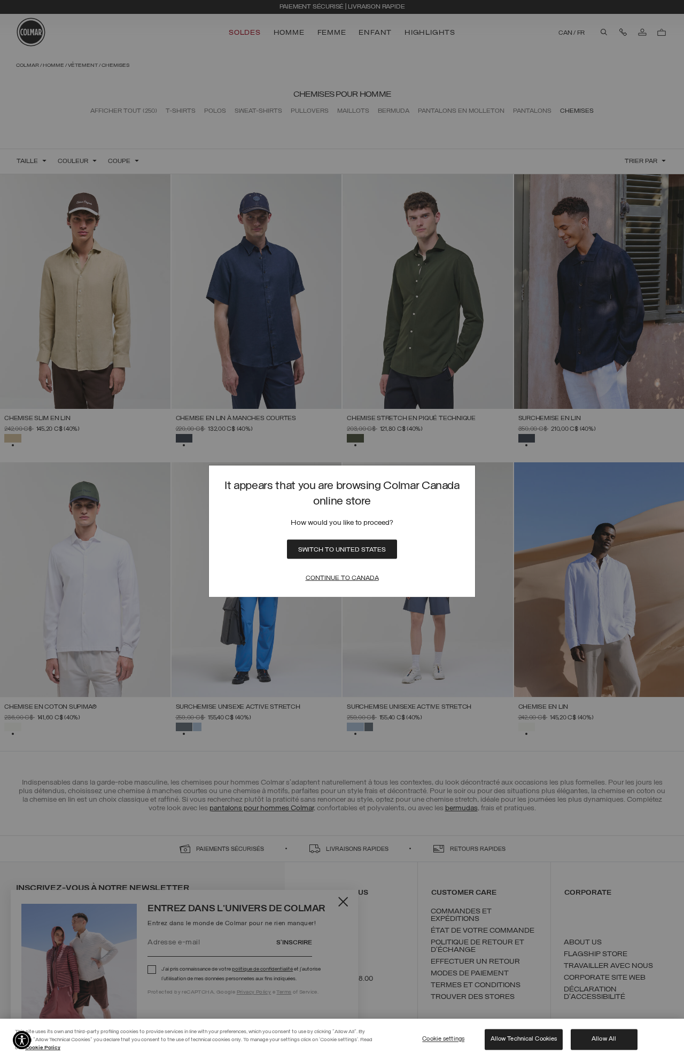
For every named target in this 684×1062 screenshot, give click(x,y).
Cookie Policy (42, 1048)
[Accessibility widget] (22, 1040)
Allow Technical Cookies (524, 1039)
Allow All (604, 1039)
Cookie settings (443, 1039)
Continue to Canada (342, 578)
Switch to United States (342, 550)
